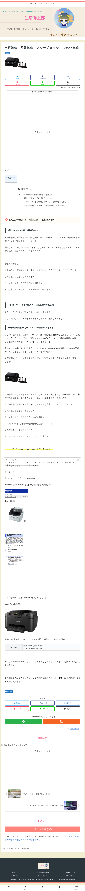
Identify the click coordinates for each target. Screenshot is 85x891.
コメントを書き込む (42, 829)
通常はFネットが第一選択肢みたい (38, 198)
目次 (23, 189)
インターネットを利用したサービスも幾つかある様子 (45, 202)
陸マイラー (70, 876)
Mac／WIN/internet (42, 872)
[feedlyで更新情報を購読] (23, 721)
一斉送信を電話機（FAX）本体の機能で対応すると (44, 205)
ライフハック (42, 876)
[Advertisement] (42, 111)
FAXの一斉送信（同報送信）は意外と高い (37, 195)
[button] (78, 460)
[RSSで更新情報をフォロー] (61, 721)
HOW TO (15, 872)
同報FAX (9, 691)
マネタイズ (15, 876)
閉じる (13, 178)
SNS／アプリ (70, 872)
